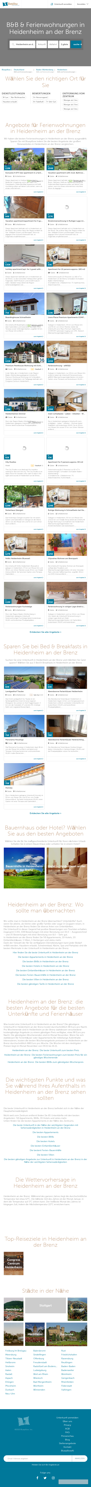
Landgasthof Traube (14, 691)
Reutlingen (66, 1362)
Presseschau (67, 1436)
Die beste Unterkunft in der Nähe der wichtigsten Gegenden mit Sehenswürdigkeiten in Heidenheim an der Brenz (45, 1126)
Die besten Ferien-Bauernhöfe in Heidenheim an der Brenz (46, 975)
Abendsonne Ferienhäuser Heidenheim (65, 691)
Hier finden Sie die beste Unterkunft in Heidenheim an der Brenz (45, 952)
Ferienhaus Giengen (14, 510)
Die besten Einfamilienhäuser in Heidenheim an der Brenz (45, 970)
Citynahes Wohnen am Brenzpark (63, 558)
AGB (67, 1429)
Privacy (67, 1425)
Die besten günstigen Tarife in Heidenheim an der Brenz (45, 984)
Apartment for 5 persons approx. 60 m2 (65, 462)
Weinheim (66, 1374)
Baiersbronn (39, 1351)
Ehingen (9, 1382)
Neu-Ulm (10, 1394)
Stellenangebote (67, 1443)
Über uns (67, 1421)
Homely (8, 788)
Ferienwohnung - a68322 (59, 365)
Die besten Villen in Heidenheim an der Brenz (45, 979)
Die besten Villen (45, 1154)
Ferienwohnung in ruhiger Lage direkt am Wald (69, 606)
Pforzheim (10, 1386)
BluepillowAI (67, 1451)
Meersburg (10, 1355)
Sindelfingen (39, 1355)
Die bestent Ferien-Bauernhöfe (45, 1150)
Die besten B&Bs (45, 1136)
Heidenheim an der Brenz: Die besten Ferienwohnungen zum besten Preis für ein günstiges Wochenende (45, 1056)
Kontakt (67, 1447)
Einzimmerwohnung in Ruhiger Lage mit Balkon (69, 221)
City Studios (10, 462)
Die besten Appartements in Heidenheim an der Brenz (45, 957)
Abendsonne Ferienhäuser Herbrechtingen (67, 740)
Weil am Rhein (40, 1374)
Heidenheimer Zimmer (15, 414)
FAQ (67, 1432)
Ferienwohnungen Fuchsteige (18, 606)
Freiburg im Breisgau (15, 1351)
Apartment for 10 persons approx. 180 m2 (66, 269)
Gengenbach (67, 1378)
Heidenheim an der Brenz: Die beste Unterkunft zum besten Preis (45, 1050)
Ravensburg (67, 1358)
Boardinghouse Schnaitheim (18, 317)
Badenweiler (67, 1370)
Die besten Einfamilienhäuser (45, 1145)
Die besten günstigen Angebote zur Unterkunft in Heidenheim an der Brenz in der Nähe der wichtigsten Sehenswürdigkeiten (45, 1160)
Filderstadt (66, 1386)
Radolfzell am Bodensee (45, 1366)
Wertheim (38, 1386)
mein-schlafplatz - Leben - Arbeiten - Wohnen (68, 414)
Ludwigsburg (39, 1370)
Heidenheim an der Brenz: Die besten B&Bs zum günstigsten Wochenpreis (45, 1062)
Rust (63, 1351)
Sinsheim (9, 1366)
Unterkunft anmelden (67, 1418)
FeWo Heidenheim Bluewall (17, 558)
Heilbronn (10, 1362)
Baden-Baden (68, 1366)
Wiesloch (38, 1378)
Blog (67, 1440)
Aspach (9, 1378)
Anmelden (79, 1459)
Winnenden (39, 1390)
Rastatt (8, 1374)
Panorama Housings (14, 740)
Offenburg (38, 1358)
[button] (37, 1478)
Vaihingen (66, 1390)
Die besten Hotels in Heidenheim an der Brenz (45, 966)
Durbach (9, 1390)
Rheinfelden (67, 1382)
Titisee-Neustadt (13, 1358)
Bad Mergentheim (42, 1382)
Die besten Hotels (45, 1141)
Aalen (8, 1370)
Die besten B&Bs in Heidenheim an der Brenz (45, 961)
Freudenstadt (40, 1362)
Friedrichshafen (69, 1355)
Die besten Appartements (45, 1132)
